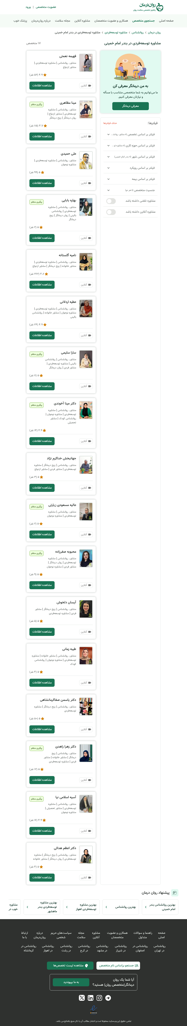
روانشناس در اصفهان (140, 948)
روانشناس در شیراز (121, 948)
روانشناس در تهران (159, 948)
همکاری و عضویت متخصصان (111, 20)
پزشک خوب (20, 20)
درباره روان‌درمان (41, 20)
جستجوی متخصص (143, 20)
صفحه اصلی (166, 20)
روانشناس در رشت (66, 948)
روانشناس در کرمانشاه (28, 948)
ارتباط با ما (24, 935)
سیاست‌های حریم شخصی (61, 935)
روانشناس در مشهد (102, 948)
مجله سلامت (62, 20)
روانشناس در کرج (84, 948)
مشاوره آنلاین (82, 20)
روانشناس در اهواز (48, 948)
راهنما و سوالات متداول (142, 935)
